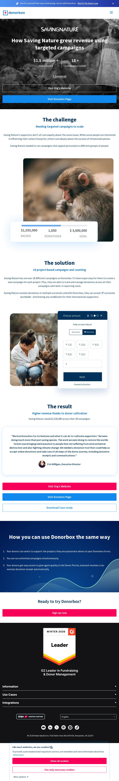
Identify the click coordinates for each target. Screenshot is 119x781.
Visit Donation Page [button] (59, 99)
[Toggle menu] (111, 12)
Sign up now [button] (59, 613)
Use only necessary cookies (59, 769)
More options (20, 776)
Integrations (10, 702)
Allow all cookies (59, 761)
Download (60, 76)
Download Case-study (59, 507)
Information (10, 686)
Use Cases (9, 694)
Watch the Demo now (88, 3)
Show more (18, 754)
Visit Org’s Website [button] (59, 88)
